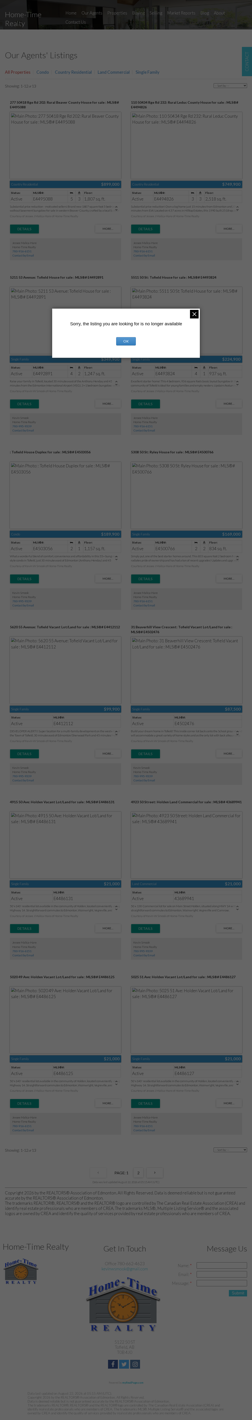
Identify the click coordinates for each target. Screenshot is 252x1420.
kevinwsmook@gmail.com (125, 1268)
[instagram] (135, 1364)
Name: (184, 1265)
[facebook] (113, 1364)
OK (126, 341)
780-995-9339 (22, 426)
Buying (138, 12)
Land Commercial (114, 72)
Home (71, 12)
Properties (117, 12)
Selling (156, 12)
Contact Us (75, 22)
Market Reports (181, 12)
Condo (42, 72)
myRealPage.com (132, 1382)
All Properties (18, 72)
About (219, 12)
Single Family (147, 72)
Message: (181, 1283)
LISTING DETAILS (24, 229)
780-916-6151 (22, 251)
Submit (238, 1293)
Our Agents (91, 12)
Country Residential (73, 72)
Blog (204, 12)
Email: (184, 1274)
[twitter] (124, 1364)
